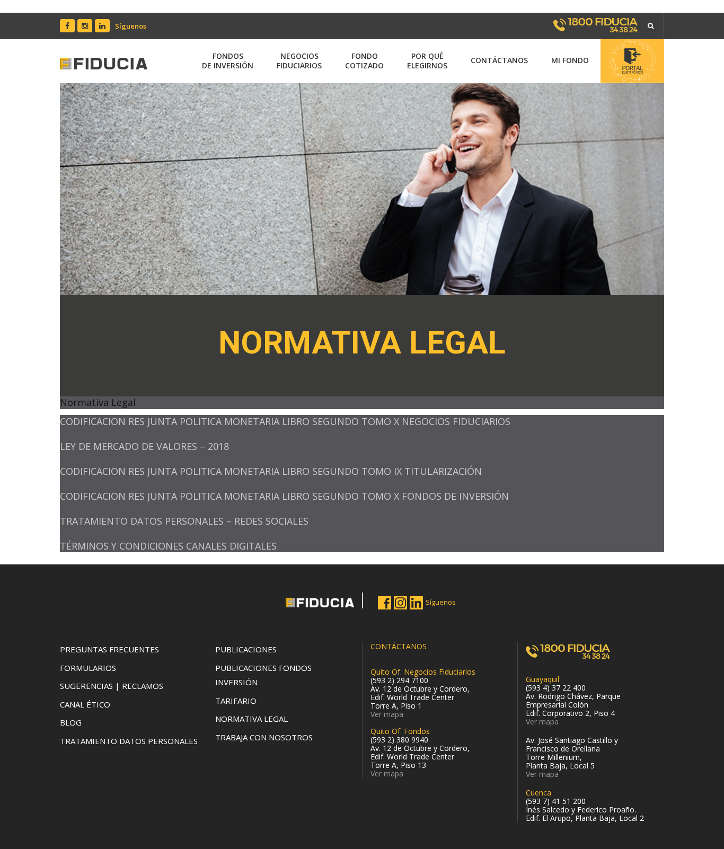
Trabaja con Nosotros (264, 737)
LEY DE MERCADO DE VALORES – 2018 (144, 446)
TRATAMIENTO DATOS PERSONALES (129, 741)
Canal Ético (85, 704)
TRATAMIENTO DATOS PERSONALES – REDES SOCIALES (184, 521)
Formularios (88, 667)
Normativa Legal (251, 718)
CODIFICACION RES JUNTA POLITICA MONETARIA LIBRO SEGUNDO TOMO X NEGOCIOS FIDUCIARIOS (285, 421)
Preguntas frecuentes (109, 649)
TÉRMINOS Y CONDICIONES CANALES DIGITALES (168, 546)
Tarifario (236, 700)
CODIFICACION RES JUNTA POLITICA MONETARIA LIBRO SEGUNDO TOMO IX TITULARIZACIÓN (271, 471)
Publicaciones (246, 649)
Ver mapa (386, 714)
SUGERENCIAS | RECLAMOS (111, 685)
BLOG (71, 722)
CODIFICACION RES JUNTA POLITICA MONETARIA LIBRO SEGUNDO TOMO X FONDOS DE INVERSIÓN (284, 496)
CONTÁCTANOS (398, 646)
